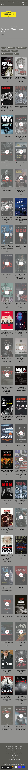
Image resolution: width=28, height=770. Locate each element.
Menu (4, 4)
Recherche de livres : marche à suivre (14, 748)
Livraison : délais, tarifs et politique (14, 752)
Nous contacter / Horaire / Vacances (14, 746)
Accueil (2, 26)
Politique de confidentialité (14, 759)
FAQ (14, 757)
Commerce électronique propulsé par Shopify (14, 764)
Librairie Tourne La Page (19, 763)
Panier (25, 5)
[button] (3, 47)
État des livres (14, 750)
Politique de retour (14, 755)
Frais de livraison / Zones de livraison (14, 753)
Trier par (3, 34)
